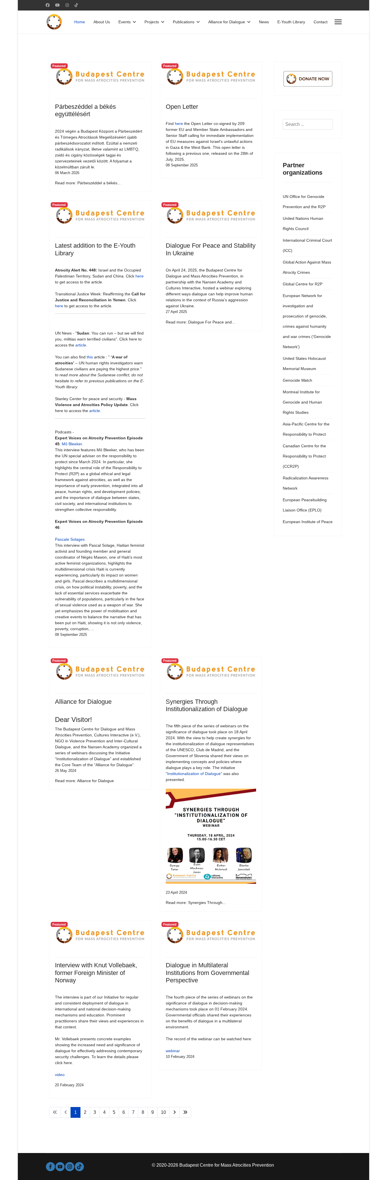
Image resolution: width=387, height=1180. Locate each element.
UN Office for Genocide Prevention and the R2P (304, 201)
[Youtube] (57, 5)
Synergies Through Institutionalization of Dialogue (207, 705)
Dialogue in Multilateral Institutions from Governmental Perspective (207, 973)
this (90, 357)
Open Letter (182, 106)
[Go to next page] (174, 1112)
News (264, 22)
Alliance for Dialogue (226, 22)
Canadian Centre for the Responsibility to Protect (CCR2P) (304, 456)
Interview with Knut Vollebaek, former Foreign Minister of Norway (96, 973)
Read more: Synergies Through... (196, 902)
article (80, 345)
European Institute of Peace (308, 521)
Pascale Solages (70, 539)
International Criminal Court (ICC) (307, 245)
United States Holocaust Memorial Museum (304, 363)
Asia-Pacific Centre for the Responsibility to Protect (306, 429)
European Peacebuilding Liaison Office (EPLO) (305, 505)
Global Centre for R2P (302, 284)
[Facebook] (48, 5)
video (60, 1074)
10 (163, 1112)
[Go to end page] (185, 1112)
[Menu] (338, 22)
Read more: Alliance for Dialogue (84, 780)
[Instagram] (67, 5)
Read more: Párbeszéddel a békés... (88, 183)
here (179, 123)
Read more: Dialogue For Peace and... (200, 322)
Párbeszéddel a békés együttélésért (85, 110)
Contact (321, 22)
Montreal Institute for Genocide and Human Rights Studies (302, 402)
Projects (151, 22)
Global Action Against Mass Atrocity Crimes (307, 267)
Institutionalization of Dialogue (194, 773)
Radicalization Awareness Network (305, 483)
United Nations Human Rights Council (303, 223)
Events (124, 22)
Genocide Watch (297, 380)
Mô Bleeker (72, 444)
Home (79, 22)
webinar (173, 1051)
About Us (101, 22)
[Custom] (76, 5)
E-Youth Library (291, 22)
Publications (183, 22)
